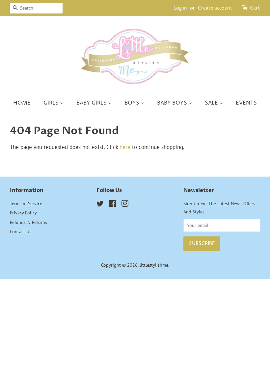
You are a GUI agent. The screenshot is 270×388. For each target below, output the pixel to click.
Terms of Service (26, 203)
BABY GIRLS (92, 103)
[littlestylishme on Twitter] (100, 205)
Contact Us (20, 231)
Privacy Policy (23, 212)
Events (246, 103)
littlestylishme (154, 265)
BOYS (132, 103)
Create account (215, 8)
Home (22, 103)
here (125, 147)
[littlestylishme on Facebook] (112, 205)
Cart (255, 8)
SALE (212, 103)
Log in (180, 8)
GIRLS (51, 103)
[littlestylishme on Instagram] (124, 205)
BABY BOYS (172, 103)
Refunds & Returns (28, 222)
